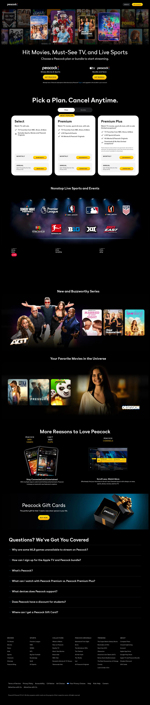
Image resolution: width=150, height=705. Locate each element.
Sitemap (10, 661)
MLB (31, 661)
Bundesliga (33, 658)
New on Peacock (57, 645)
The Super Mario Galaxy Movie (108, 641)
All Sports (33, 664)
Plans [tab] (66, 110)
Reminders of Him (103, 645)
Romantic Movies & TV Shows (62, 661)
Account (123, 648)
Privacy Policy (28, 683)
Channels (10, 658)
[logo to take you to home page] (12, 4)
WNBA (32, 648)
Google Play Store (126, 654)
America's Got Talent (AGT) (107, 654)
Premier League (35, 641)
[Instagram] (139, 682)
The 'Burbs (78, 658)
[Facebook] (123, 682)
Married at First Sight (82, 641)
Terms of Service (14, 683)
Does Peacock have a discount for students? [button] (39, 601)
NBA (31, 645)
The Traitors (79, 651)
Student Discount (126, 661)
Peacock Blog (11, 664)
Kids (8, 651)
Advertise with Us (15, 687)
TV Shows (10, 641)
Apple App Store (125, 651)
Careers (106, 683)
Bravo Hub (55, 654)
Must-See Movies (58, 651)
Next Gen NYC (102, 648)
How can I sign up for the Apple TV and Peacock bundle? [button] (46, 560)
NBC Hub (55, 658)
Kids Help (97, 683)
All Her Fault (79, 654)
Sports (9, 654)
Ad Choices (60, 683)
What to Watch (57, 641)
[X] (123, 688)
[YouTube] (133, 682)
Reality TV (55, 648)
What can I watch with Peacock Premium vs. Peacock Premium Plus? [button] (53, 581)
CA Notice (50, 683)
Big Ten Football (35, 654)
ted (76, 661)
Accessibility (40, 683)
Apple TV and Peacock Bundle (130, 658)
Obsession (101, 651)
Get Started (137, 4)
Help (89, 683)
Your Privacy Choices (78, 683)
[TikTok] (128, 682)
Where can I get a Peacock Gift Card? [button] (35, 612)
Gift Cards (123, 664)
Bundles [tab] (83, 110)
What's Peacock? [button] (22, 570)
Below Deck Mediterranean (106, 658)
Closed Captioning (126, 645)
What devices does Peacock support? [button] (34, 591)
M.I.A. (77, 645)
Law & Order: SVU (103, 667)
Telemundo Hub (57, 664)
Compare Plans (125, 641)
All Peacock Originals (82, 664)
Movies (9, 645)
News (9, 648)
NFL (31, 651)
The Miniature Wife (81, 648)
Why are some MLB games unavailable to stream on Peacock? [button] (50, 549)
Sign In (126, 4)
